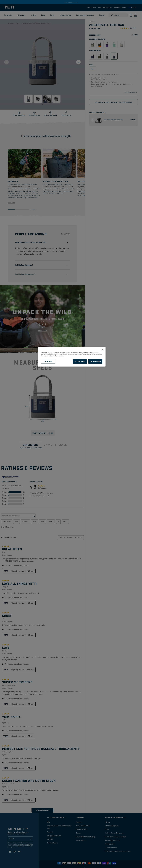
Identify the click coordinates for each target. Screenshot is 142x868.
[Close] (102, 349)
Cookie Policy (70, 354)
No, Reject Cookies (80, 361)
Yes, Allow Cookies (95, 361)
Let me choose (48, 361)
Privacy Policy (61, 354)
